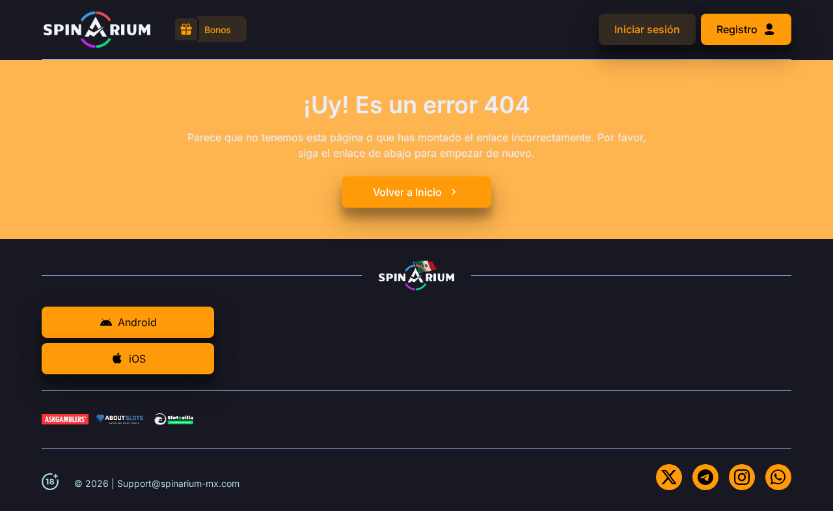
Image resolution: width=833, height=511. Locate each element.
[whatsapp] (778, 477)
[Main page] (97, 29)
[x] (669, 477)
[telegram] (705, 477)
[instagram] (742, 477)
